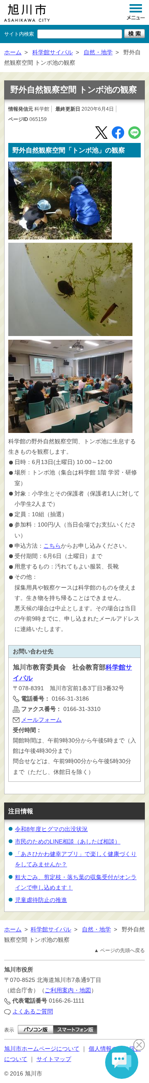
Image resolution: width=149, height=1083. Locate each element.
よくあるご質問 (32, 1011)
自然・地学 (98, 52)
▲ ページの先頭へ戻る (119, 950)
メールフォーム (41, 719)
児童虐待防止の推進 (41, 900)
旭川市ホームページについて (41, 1048)
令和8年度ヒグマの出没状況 (51, 829)
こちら (52, 545)
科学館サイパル (52, 52)
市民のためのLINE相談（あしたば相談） (67, 841)
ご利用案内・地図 (68, 990)
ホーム (13, 52)
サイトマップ (53, 1059)
